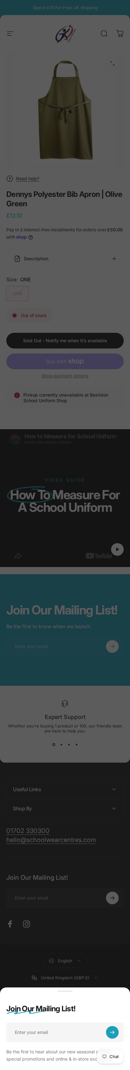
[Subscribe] (112, 1032)
